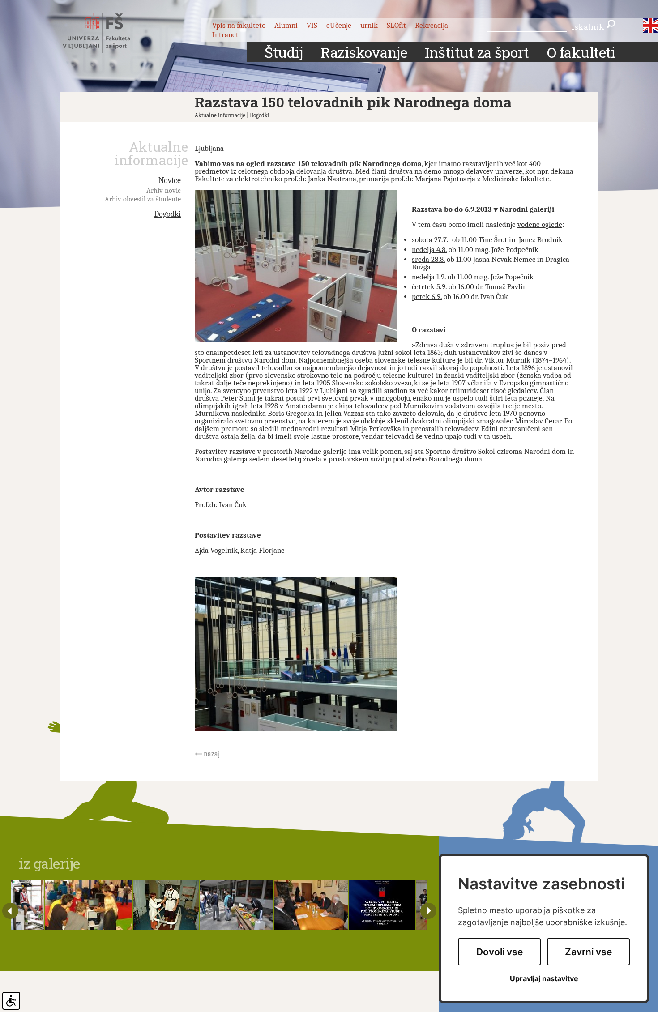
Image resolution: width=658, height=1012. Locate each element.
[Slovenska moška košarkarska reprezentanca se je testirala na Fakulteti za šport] (166, 905)
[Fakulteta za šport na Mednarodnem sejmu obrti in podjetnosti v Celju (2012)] (88, 905)
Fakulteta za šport (106, 33)
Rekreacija (431, 25)
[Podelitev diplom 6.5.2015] (382, 905)
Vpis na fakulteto (238, 25)
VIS (312, 25)
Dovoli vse (499, 951)
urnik (369, 25)
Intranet (225, 34)
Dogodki (259, 115)
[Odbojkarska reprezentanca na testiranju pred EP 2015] (27, 905)
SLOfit (396, 25)
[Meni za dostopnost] (11, 1001)
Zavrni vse (588, 951)
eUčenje (338, 25)
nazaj (212, 754)
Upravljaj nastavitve (544, 978)
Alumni (286, 25)
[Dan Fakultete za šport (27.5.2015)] (236, 905)
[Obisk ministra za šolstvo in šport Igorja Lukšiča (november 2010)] (311, 905)
